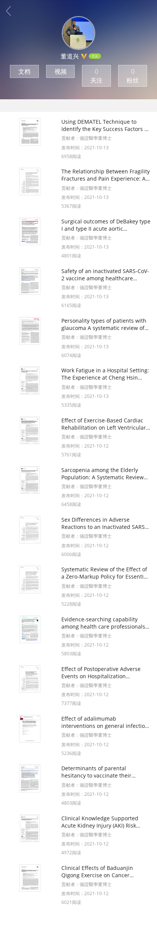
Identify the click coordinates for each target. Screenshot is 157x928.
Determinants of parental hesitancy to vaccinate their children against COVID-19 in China (98, 772)
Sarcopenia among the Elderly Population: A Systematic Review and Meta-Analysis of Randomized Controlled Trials (105, 473)
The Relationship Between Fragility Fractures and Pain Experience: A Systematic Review (105, 175)
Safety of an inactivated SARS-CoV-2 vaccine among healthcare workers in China (105, 274)
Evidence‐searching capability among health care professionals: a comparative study (104, 623)
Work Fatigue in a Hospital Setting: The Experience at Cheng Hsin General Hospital (105, 374)
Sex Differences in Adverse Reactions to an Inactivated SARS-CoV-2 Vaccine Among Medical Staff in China (104, 523)
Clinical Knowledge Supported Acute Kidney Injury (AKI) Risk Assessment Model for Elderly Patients (99, 822)
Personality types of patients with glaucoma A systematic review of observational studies (103, 324)
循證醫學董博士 (96, 138)
